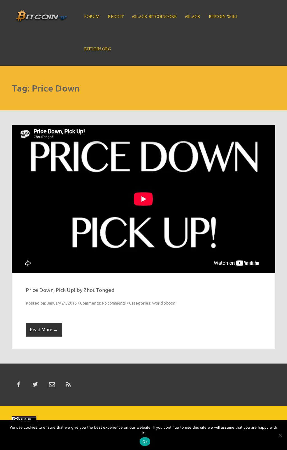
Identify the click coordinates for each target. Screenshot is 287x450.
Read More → (44, 329)
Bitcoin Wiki (223, 17)
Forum (91, 17)
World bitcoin (163, 303)
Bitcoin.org (97, 49)
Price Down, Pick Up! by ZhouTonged (70, 290)
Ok (144, 441)
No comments (114, 303)
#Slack (192, 17)
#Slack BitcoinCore (154, 17)
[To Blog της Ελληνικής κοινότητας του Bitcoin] (41, 18)
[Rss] (68, 385)
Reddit (116, 17)
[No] (280, 435)
